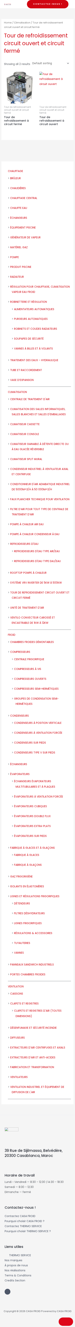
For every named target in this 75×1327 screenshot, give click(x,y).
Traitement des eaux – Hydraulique (34, 360)
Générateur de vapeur (25, 237)
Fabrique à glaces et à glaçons (32, 848)
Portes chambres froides (27, 974)
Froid (11, 635)
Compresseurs (20, 652)
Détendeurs (22, 903)
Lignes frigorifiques (28, 923)
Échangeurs (18, 218)
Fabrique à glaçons (28, 865)
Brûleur (15, 178)
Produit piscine (20, 267)
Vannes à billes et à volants (33, 348)
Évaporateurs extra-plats (32, 826)
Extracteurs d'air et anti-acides (32, 1057)
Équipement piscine (23, 227)
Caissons (16, 994)
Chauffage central (23, 198)
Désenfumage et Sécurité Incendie (33, 1028)
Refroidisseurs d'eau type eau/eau (37, 561)
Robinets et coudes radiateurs (35, 329)
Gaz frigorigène (21, 876)
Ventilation (16, 986)
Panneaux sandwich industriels (32, 964)
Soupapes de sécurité (29, 339)
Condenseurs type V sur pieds (34, 752)
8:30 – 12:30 (26, 1187)
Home (8, 22)
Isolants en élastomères (27, 886)
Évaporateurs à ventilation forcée (38, 796)
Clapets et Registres (24, 1003)
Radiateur (17, 277)
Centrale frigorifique (29, 659)
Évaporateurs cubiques (30, 806)
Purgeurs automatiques (31, 319)
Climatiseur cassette (25, 424)
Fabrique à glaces (26, 855)
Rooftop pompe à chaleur (28, 573)
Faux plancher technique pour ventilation (39, 499)
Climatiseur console (24, 434)
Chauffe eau (18, 208)
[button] (47, 4)
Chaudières (18, 188)
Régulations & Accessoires (33, 933)
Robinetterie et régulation (28, 302)
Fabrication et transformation (32, 1067)
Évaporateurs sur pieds (30, 836)
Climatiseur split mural (26, 459)
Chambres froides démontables (32, 642)
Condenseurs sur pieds (30, 743)
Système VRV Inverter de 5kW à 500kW (36, 583)
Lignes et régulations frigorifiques (34, 896)
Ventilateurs (19, 1077)
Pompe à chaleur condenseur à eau (34, 534)
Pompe (14, 257)
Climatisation (17, 392)
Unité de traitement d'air (27, 608)
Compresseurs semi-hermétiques (36, 689)
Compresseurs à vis (27, 669)
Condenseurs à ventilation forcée (38, 733)
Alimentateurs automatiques (34, 309)
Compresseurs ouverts (30, 679)
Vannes (19, 953)
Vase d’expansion (22, 380)
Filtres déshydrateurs (29, 913)
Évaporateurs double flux (32, 816)
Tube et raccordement (26, 370)
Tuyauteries (22, 943)
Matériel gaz (19, 247)
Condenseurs (19, 716)
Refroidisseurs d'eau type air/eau (37, 551)
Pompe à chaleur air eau (27, 524)
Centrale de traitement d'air (30, 399)
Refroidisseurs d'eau (24, 544)
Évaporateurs (20, 774)
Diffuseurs (17, 1038)
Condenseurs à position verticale (38, 723)
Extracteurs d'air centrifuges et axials (37, 1047)
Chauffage (15, 171)
